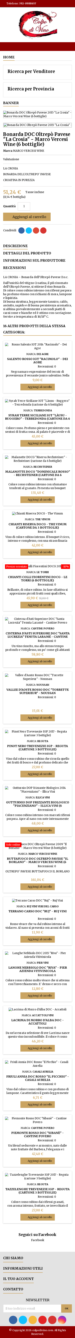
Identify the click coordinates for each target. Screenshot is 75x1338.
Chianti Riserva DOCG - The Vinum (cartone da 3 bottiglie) (37, 525)
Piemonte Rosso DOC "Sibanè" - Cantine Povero (37, 1134)
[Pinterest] (43, 230)
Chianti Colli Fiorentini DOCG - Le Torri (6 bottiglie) (37, 578)
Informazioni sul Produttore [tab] (34, 260)
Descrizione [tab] (15, 246)
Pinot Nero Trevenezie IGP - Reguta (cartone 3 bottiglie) (37, 747)
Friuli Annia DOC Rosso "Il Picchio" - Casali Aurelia (37, 1078)
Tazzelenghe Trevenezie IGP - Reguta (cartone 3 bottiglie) (37, 1190)
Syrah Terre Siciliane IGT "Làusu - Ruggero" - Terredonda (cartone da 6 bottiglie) (37, 418)
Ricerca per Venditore (31, 71)
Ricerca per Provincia (31, 88)
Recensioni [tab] (14, 268)
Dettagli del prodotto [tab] (27, 253)
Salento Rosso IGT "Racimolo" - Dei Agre (37, 360)
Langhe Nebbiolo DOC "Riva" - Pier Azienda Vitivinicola (37, 969)
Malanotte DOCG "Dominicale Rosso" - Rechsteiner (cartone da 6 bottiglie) (37, 475)
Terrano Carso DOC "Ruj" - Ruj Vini (38, 911)
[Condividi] (21, 230)
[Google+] (36, 230)
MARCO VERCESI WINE (28, 151)
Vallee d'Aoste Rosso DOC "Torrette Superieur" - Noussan (37, 691)
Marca (7, 151)
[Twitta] (29, 230)
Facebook (37, 1240)
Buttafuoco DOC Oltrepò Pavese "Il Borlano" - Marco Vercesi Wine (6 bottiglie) (37, 862)
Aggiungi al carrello (26, 217)
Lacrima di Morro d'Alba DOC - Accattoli (37, 1021)
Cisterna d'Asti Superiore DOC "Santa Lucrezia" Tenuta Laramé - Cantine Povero (38, 636)
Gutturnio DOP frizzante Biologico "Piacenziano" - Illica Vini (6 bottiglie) (37, 805)
